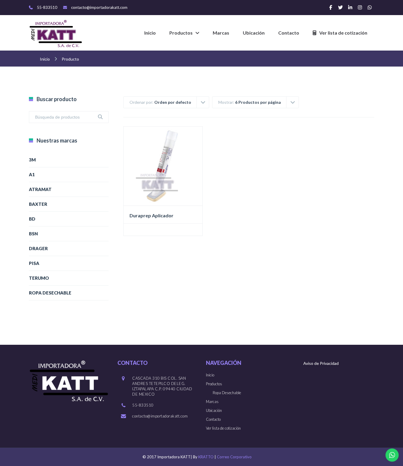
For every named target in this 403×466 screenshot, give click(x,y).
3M (32, 159)
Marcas (221, 32)
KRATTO (206, 456)
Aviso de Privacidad (321, 363)
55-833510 (47, 7)
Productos (181, 32)
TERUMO (39, 278)
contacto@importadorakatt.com (99, 7)
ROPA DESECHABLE (50, 292)
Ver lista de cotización (343, 32)
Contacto (288, 32)
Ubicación (254, 32)
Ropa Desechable (227, 392)
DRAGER (38, 248)
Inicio (150, 32)
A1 (32, 174)
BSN (33, 233)
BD (32, 218)
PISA (34, 263)
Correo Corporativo (234, 456)
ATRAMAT (40, 189)
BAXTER (38, 204)
